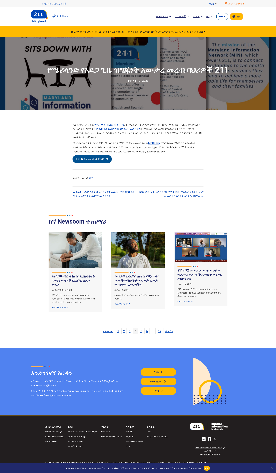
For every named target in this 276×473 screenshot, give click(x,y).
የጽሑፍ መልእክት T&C (173, 463)
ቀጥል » (169, 331)
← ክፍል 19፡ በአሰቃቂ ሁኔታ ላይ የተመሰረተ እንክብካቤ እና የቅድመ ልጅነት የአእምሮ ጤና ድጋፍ (103, 194)
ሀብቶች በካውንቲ (75, 446)
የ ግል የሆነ (129, 463)
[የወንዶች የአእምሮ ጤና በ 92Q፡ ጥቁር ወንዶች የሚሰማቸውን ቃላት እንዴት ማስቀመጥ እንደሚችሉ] (138, 250)
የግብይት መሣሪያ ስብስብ (111, 436)
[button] (216, 4)
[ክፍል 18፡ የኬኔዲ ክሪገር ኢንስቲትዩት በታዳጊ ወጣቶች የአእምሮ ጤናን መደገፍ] (75, 250)
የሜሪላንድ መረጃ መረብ (107, 124)
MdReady (154, 143)
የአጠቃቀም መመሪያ (148, 463)
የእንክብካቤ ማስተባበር (54, 436)
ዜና (91, 178)
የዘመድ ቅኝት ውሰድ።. (193, 31)
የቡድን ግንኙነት (51, 431)
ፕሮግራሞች (180, 16)
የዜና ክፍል (105, 431)
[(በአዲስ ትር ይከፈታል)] (210, 426)
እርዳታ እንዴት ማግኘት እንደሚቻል (82, 431)
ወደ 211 (129, 431)
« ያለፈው (108, 331)
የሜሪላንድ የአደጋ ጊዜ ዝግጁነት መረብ (116, 129)
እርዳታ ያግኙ (162, 16)
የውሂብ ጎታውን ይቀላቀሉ (157, 436)
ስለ (207, 16)
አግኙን (128, 446)
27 (159, 331)
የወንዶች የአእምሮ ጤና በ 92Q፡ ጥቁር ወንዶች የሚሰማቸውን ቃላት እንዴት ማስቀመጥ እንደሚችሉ (137, 280)
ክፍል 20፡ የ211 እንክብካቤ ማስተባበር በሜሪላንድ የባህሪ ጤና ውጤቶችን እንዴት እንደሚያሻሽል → (171, 194)
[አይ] (272, 468)
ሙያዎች (129, 436)
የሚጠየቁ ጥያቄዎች (134, 441)
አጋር (149, 431)
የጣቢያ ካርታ (195, 463)
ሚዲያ (196, 16)
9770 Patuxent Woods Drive (208, 447)
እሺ (206, 468)
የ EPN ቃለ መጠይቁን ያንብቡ (90, 158)
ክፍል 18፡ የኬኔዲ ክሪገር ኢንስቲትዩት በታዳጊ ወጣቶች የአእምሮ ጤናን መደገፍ (73, 280)
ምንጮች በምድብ (75, 441)
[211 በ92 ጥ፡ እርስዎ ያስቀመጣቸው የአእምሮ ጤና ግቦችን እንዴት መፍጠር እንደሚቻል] (200, 246)
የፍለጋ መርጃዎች (75, 436)
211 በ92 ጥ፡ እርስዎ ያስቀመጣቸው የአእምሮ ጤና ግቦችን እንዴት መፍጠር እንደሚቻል (199, 274)
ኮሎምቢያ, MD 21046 (208, 454)
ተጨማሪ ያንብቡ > (60, 307)
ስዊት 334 (208, 451)
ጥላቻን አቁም (51, 441)
